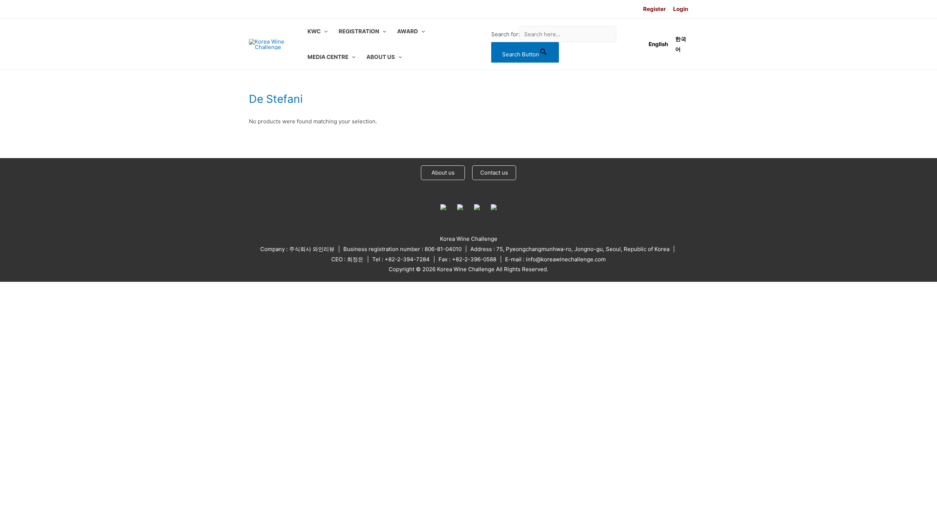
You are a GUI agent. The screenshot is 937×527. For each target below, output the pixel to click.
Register (654, 8)
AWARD (407, 31)
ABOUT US (380, 56)
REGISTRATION (359, 31)
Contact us (494, 172)
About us (443, 172)
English (658, 44)
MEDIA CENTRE (327, 56)
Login (680, 8)
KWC (314, 31)
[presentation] (324, 31)
